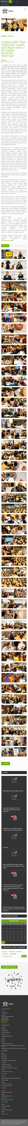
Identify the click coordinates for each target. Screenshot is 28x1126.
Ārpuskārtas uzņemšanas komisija (9, 1068)
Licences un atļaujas (5, 1064)
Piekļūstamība (4, 1021)
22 (21, 936)
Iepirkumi (3, 1039)
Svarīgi (5, 772)
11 (6, 933)
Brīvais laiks (4, 1056)
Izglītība (4, 36)
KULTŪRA (19, 951)
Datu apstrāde (4, 1018)
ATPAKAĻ (6, 763)
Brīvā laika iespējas (5, 1106)
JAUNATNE (13, 953)
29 (21, 939)
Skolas (10, 36)
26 (10, 939)
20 (14, 936)
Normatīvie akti (4, 1030)
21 (17, 936)
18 (6, 936)
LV (13, 1)
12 (10, 933)
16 (24, 933)
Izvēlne (25, 9)
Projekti (3, 1038)
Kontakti (3, 1028)
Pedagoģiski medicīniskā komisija (9, 1060)
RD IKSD (4, 951)
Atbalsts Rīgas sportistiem (7, 1099)
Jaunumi (3, 1026)
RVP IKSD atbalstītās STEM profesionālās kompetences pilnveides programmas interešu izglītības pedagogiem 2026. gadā (13, 886)
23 (24, 936)
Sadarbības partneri (9, 967)
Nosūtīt (24, 956)
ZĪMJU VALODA (5, 4)
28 (17, 939)
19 (10, 936)
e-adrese (3, 1015)
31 (3, 942)
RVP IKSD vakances (5, 1032)
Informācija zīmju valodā (6, 1043)
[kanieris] (14, 980)
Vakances (3, 1062)
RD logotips (5, 847)
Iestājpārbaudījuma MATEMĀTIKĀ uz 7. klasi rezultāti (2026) (13, 1046)
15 (21, 933)
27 (14, 939)
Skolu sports (4, 1097)
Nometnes (3, 1108)
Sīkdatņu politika (5, 1019)
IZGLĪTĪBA (12, 951)
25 (6, 939)
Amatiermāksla (4, 1080)
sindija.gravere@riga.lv (7, 240)
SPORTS (5, 953)
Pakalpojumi (4, 1034)
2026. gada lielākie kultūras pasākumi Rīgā (10, 1078)
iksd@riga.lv (5, 1013)
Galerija (3, 1041)
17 (3, 936)
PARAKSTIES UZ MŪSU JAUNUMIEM (14, 947)
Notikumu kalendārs (10, 916)
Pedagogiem (4, 1058)
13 (14, 933)
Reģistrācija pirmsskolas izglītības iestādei (13, 791)
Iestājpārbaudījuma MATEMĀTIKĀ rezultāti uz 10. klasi (13, 1048)
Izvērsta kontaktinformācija (7, 1016)
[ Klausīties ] (6, 811)
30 (24, 939)
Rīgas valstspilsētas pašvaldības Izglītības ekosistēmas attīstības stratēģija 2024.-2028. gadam (14, 866)
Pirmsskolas (4, 1055)
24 (3, 939)
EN (17, 1)
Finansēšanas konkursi (6, 1036)
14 (17, 933)
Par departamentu (5, 1025)
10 (3, 933)
